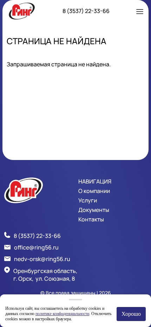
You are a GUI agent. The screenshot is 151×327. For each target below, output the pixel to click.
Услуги (87, 200)
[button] (139, 11)
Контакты (91, 219)
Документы (93, 210)
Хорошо (131, 314)
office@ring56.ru (36, 247)
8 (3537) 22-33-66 (86, 11)
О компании (94, 191)
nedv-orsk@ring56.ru (42, 259)
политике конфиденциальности (62, 313)
